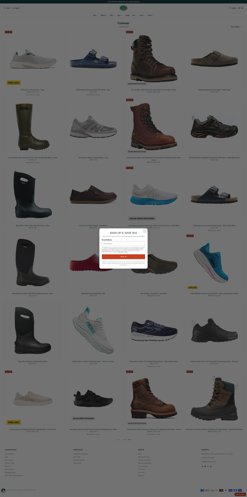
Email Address (107, 240)
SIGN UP (123, 256)
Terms (126, 251)
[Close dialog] (145, 231)
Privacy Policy (120, 251)
